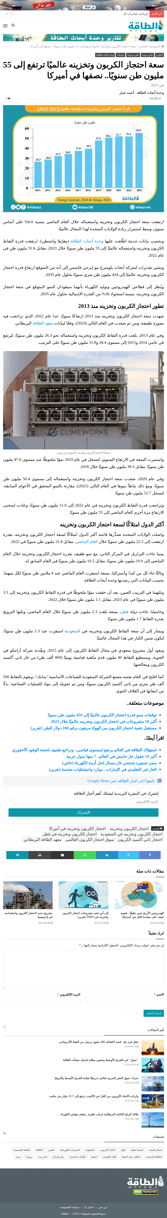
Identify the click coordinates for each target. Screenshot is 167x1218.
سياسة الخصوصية (69, 1207)
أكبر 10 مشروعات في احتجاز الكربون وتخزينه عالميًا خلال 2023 (104, 721)
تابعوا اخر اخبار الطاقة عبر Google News (121, 780)
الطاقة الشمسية (21, 1150)
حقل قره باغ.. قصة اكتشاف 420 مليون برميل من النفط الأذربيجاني (98, 1041)
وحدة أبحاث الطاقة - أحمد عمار (141, 93)
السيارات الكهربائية (70, 1150)
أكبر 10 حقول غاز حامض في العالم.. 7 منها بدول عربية (111, 756)
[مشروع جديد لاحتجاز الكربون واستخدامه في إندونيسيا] (28, 895)
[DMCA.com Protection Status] (145, 1193)
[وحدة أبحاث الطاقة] (83, 37)
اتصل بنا (89, 1207)
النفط (94, 1156)
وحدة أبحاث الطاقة (105, 55)
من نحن (103, 1207)
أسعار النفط (137, 1150)
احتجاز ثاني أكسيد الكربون (140, 839)
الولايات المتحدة (77, 1156)
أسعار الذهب (155, 1150)
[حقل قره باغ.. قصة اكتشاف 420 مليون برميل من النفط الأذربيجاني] (153, 1047)
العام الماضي (87, 541)
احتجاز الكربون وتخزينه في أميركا (77, 828)
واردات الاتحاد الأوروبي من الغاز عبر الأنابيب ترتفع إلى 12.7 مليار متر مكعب (93, 1096)
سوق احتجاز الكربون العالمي (89, 839)
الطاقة (39, 1150)
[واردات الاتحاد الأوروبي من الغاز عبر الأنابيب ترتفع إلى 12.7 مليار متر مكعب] (153, 1101)
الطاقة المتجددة (154, 1156)
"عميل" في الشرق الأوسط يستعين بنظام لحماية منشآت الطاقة (100, 1060)
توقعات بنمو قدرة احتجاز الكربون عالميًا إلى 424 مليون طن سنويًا (102, 715)
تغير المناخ (58, 1156)
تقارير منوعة (133, 55)
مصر (18, 1156)
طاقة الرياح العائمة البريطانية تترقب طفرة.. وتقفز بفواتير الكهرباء (99, 1114)
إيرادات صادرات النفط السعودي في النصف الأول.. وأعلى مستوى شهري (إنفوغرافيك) (93, 13)
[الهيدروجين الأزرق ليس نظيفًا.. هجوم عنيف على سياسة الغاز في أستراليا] (139, 895)
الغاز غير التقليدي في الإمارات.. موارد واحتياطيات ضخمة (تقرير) (103, 769)
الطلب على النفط (131, 1156)
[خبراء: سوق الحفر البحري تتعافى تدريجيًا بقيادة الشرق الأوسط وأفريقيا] (153, 1083)
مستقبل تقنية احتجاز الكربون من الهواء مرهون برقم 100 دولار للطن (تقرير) (94, 728)
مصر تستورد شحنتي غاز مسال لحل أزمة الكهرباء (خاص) (109, 763)
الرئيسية (155, 46)
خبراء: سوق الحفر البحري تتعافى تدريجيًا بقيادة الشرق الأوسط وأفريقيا (96, 1078)
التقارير (143, 46)
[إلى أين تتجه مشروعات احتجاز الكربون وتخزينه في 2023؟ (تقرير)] (83, 895)
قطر (125, 611)
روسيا (29, 1156)
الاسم (159, 994)
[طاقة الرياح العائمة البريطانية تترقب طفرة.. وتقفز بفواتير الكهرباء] (153, 1120)
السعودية (72, 631)
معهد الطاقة (43, 323)
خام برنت (42, 1156)
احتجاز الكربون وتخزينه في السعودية (132, 834)
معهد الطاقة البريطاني (43, 839)
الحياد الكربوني (107, 1150)
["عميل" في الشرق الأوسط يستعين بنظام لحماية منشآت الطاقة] (153, 1065)
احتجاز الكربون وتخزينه (129, 828)
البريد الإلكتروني (68, 994)
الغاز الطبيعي (109, 1156)
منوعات (120, 55)
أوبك (123, 1150)
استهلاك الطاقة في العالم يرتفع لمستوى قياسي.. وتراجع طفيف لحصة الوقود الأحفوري (84, 750)
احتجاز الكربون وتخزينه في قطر (70, 834)
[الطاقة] (146, 26)
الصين (51, 1150)
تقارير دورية (147, 55)
